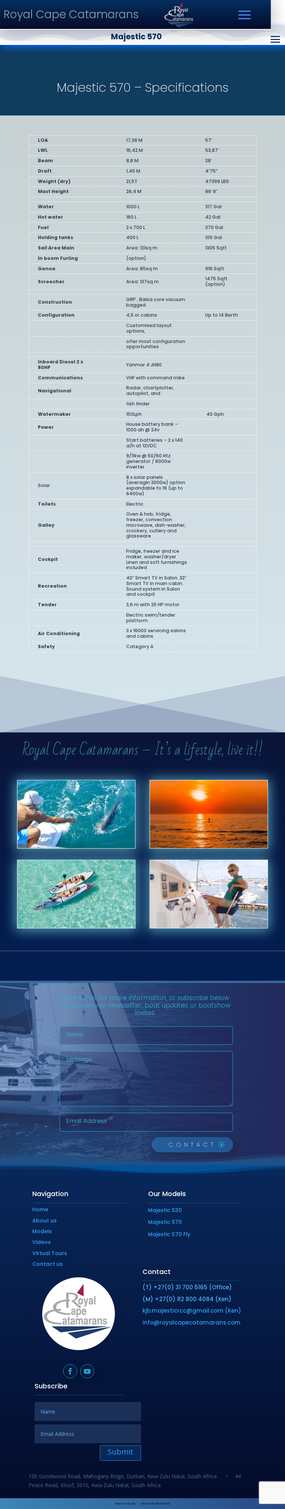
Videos (41, 1242)
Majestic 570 (165, 1222)
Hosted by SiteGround (155, 1503)
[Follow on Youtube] (87, 1371)
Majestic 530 (165, 1210)
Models (42, 1231)
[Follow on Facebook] (70, 1371)
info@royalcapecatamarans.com (191, 1322)
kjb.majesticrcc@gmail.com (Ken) (191, 1310)
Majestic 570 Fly (169, 1234)
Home (40, 1209)
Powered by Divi (125, 1503)
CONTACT (192, 1144)
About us (44, 1220)
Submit (120, 1452)
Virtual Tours (49, 1253)
